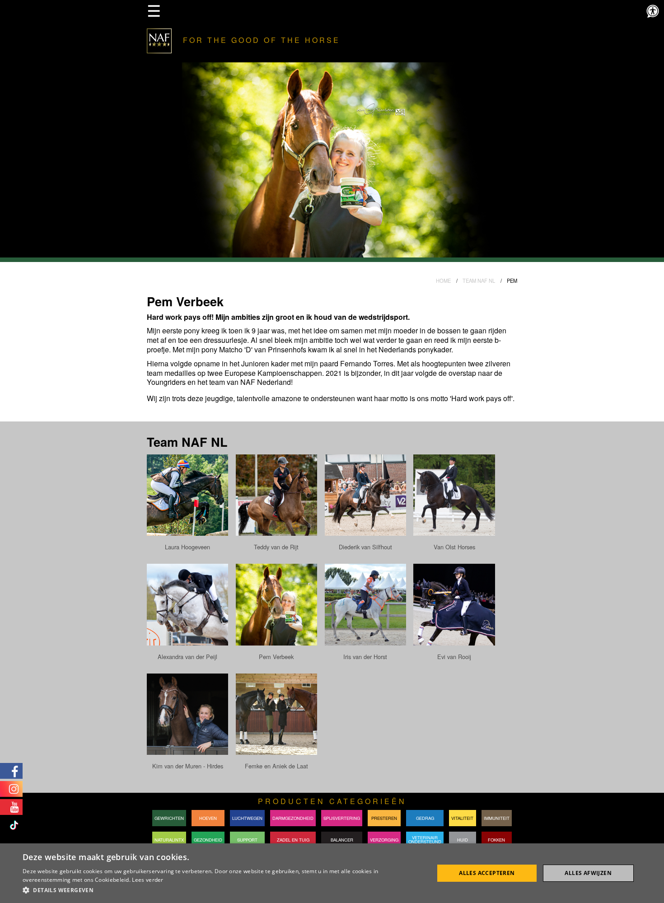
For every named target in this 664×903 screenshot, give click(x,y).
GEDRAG (425, 818)
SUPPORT (247, 840)
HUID (462, 840)
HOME (443, 280)
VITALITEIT (462, 818)
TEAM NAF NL (479, 280)
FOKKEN (496, 840)
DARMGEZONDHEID (292, 818)
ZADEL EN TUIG (293, 840)
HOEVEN (208, 818)
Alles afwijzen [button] (588, 873)
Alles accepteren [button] (486, 873)
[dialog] (332, 873)
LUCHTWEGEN (247, 818)
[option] (332, 162)
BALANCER (342, 840)
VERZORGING (384, 840)
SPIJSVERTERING (341, 818)
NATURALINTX (169, 840)
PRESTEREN (384, 818)
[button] (222, 890)
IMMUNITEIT (497, 818)
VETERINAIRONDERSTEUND (424, 839)
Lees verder (147, 880)
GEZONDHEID (208, 840)
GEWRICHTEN (169, 818)
